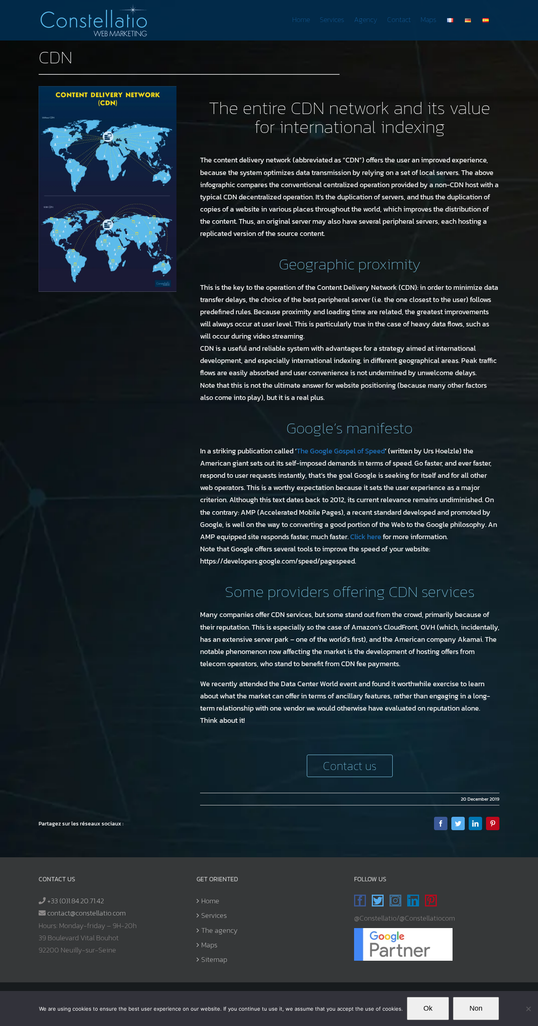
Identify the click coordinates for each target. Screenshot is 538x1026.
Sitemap (214, 959)
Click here (365, 536)
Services (214, 915)
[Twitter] (378, 900)
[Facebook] (360, 900)
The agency (219, 930)
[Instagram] (395, 900)
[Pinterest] (431, 900)
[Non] (528, 1009)
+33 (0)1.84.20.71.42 (75, 900)
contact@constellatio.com (86, 913)
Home (210, 900)
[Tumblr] (447, 900)
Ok (427, 1008)
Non (475, 1008)
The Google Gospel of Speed (341, 451)
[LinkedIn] (413, 900)
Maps (209, 944)
